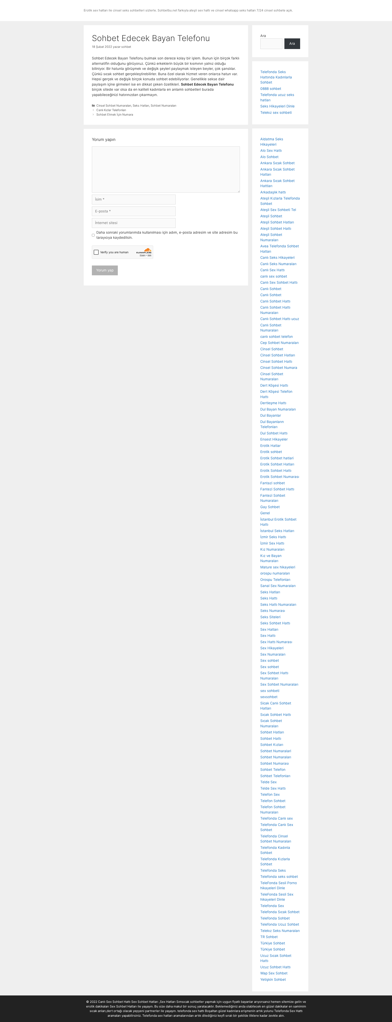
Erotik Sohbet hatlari (277, 458)
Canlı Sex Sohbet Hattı (278, 282)
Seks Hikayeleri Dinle (277, 106)
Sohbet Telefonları (275, 776)
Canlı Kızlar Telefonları (111, 110)
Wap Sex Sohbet (273, 973)
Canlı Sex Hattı (272, 270)
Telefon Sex (270, 794)
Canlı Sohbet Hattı (275, 301)
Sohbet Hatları (272, 732)
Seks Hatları (141, 105)
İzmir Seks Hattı (273, 537)
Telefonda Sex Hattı (288, 1011)
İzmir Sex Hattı (272, 543)
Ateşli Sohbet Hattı (275, 228)
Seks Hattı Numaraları (278, 604)
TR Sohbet (269, 937)
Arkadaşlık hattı (273, 192)
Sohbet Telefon (272, 770)
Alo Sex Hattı (271, 150)
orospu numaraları (275, 573)
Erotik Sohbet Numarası (279, 477)
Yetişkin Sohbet (273, 979)
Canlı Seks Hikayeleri (277, 257)
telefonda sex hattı (190, 1011)
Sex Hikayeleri (272, 648)
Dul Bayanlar (270, 415)
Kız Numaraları (272, 549)
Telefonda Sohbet (275, 918)
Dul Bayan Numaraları (278, 409)
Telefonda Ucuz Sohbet (279, 924)
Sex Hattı (267, 636)
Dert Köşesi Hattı (274, 385)
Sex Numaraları (272, 654)
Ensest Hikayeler (274, 439)
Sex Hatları (269, 629)
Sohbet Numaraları (163, 105)
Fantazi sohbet (272, 483)
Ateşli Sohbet (271, 216)
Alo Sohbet (269, 157)
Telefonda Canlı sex (276, 818)
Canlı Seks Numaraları (278, 264)
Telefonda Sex (272, 906)
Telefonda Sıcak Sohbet (280, 912)
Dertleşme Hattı (273, 403)
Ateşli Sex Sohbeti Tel (278, 210)
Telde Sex (268, 782)
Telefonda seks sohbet (279, 877)
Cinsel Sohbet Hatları (277, 355)
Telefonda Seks (273, 870)
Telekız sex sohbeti (276, 112)
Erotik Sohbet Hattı (275, 471)
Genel (265, 513)
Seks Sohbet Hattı (275, 623)
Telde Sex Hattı (273, 788)
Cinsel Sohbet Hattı (276, 361)
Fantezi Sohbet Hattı (277, 489)
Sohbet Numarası (274, 763)
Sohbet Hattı (270, 738)
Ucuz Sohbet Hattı (275, 967)
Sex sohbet (269, 660)
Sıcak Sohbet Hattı (275, 715)
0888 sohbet (270, 89)
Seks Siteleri (270, 617)
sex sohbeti (269, 691)
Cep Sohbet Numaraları (279, 343)
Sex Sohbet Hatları (123, 1006)
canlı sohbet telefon (276, 337)
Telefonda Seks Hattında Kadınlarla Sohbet (276, 77)
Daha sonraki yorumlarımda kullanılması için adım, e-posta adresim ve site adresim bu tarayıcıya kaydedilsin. (167, 235)
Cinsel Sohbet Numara (278, 368)
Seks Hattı (268, 598)
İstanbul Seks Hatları (277, 531)
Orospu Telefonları (275, 580)
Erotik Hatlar (270, 446)
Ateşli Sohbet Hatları (277, 222)
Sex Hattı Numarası (276, 642)
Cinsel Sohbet (271, 349)
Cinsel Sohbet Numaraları (113, 105)
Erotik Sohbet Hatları (277, 464)
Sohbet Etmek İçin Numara (114, 114)
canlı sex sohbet (273, 276)
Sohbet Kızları (271, 745)
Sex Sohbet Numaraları (279, 684)
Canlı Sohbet (270, 289)
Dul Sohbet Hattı (273, 433)
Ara (263, 36)
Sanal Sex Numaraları (278, 586)
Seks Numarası (272, 611)
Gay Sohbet (270, 507)
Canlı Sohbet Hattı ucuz (279, 319)
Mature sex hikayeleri (277, 567)
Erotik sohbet (271, 452)
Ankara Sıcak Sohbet (277, 163)
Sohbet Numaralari (275, 751)
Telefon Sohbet (272, 801)
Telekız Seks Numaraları (280, 931)
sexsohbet (268, 697)
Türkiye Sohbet (272, 943)
